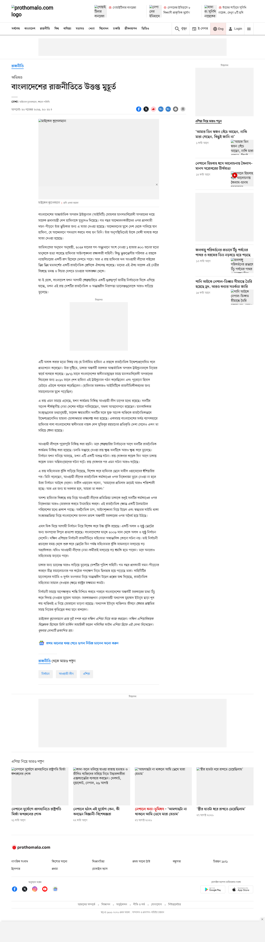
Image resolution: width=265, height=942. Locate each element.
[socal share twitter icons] (146, 111)
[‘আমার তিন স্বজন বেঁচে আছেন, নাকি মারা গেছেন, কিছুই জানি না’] (242, 147)
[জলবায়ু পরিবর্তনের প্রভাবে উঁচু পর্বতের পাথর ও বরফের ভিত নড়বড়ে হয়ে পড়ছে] (242, 265)
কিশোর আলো (59, 862)
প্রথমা (55, 869)
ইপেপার (15, 869)
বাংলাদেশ (29, 28)
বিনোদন (103, 28)
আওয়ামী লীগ (66, 674)
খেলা (92, 28)
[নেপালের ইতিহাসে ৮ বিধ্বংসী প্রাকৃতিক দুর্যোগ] (155, 11)
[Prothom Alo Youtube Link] (47, 889)
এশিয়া (86, 674)
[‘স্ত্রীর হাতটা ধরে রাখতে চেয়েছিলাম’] (225, 786)
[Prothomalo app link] (213, 890)
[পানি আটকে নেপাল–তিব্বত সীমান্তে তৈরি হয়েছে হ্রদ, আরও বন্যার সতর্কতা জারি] (242, 296)
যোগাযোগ (156, 904)
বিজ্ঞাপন (105, 904)
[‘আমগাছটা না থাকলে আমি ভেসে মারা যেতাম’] (163, 786)
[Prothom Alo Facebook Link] (16, 889)
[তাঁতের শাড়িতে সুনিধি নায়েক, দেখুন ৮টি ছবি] (210, 11)
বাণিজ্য (67, 28)
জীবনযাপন (131, 28)
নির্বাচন (46, 674)
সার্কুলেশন (121, 904)
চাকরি (116, 28)
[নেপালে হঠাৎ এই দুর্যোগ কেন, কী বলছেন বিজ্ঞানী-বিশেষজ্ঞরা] (101, 786)
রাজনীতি (45, 28)
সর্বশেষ (16, 28)
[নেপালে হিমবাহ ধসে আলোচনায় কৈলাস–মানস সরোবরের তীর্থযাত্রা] (242, 178)
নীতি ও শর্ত (139, 904)
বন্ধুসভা (177, 862)
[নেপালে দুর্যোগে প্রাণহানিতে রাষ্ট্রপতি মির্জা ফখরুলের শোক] (39, 786)
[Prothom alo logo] (30, 848)
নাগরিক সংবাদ (19, 862)
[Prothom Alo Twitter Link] (27, 889)
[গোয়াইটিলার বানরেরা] (100, 11)
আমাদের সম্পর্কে (86, 904)
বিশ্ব (57, 28)
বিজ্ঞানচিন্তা (98, 862)
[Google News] (55, 890)
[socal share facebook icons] (139, 111)
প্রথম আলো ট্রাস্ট (141, 862)
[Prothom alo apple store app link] (241, 890)
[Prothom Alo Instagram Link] (37, 889)
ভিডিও (145, 28)
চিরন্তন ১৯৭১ (220, 862)
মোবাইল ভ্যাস (100, 869)
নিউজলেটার (174, 904)
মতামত (80, 28)
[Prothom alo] (37, 11)
